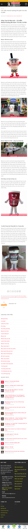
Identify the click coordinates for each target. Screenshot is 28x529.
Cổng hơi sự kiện (5, 323)
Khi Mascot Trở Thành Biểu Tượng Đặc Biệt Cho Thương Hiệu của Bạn (16, 424)
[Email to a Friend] (15, 291)
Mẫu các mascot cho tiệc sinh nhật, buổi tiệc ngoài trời (15, 408)
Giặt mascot (17, 488)
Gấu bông (3, 326)
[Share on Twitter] (13, 291)
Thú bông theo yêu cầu (6, 371)
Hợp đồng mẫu (3, 508)
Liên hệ (2, 517)
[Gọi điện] (14, 526)
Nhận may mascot (5, 358)
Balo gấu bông (4, 318)
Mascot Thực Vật (5, 343)
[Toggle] (26, 338)
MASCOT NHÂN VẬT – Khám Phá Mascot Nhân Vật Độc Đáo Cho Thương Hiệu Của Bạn (15, 418)
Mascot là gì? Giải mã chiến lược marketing (14, 451)
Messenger (19, 528)
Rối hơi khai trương (5, 361)
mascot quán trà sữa (5, 298)
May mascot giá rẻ (5, 346)
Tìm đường (3, 528)
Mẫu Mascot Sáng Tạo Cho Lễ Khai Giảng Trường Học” (14, 402)
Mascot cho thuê (5, 331)
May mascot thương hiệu (6, 353)
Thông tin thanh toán (4, 510)
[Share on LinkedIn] (20, 291)
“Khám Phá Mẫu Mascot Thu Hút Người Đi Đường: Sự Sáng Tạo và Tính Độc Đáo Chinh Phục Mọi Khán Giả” (15, 396)
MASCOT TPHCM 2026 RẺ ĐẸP (12, 381)
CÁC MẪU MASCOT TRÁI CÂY (11, 434)
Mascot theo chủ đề (5, 338)
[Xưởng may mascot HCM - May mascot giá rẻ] (14, 4)
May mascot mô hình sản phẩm (8, 348)
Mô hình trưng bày (5, 356)
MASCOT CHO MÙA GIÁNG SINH (12, 442)
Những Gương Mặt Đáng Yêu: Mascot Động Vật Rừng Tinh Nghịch (15, 413)
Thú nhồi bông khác (5, 373)
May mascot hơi (18, 483)
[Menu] (2, 4)
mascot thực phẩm (5, 341)
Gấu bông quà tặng (5, 328)
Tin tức (2, 8)
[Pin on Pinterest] (17, 291)
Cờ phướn (3, 321)
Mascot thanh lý (18, 486)
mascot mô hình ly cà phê (12, 297)
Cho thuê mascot (18, 481)
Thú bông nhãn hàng (5, 368)
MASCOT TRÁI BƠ (9, 447)
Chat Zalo (8, 528)
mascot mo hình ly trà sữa (22, 297)
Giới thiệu (2, 506)
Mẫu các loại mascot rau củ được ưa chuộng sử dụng (15, 429)
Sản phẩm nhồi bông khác (7, 363)
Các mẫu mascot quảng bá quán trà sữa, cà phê (16, 438)
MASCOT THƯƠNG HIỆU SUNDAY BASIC (14, 385)
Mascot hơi (3, 336)
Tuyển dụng (3, 514)
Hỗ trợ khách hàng (4, 512)
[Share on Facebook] (10, 291)
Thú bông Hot (4, 366)
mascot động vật (5, 333)
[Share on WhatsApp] (8, 291)
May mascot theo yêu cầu (7, 351)
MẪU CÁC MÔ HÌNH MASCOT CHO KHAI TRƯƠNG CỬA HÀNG (14, 390)
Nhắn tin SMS (25, 528)
